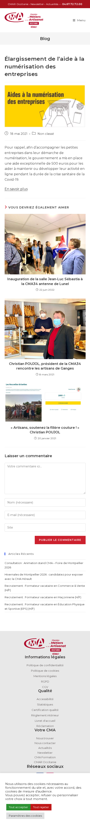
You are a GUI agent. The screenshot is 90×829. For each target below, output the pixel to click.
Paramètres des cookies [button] (25, 815)
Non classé (45, 134)
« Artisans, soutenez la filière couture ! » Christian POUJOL (45, 430)
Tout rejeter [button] (41, 807)
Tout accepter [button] (18, 807)
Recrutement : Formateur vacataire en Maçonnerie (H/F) (43, 597)
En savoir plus (16, 189)
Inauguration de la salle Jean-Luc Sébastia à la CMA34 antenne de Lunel (45, 281)
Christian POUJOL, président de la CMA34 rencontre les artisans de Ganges (45, 366)
